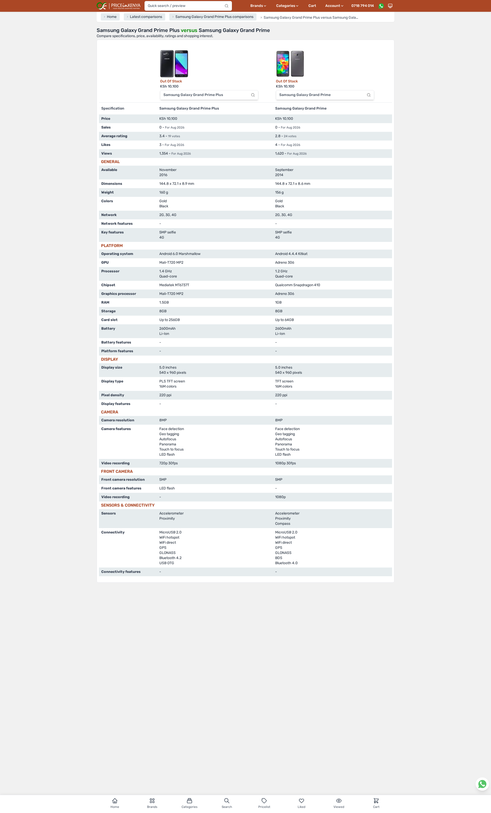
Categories (189, 807)
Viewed (338, 807)
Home (114, 807)
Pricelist (264, 807)
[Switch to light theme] (390, 6)
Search (227, 807)
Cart (312, 6)
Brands (152, 807)
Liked (301, 807)
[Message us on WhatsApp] (381, 6)
